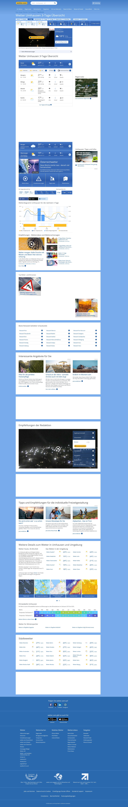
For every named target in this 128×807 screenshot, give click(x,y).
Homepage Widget (24, 749)
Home (17, 12)
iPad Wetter (55, 735)
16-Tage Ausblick (95, 23)
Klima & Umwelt (87, 742)
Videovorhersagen (24, 733)
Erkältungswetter (87, 740)
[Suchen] (54, 3)
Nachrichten (71, 733)
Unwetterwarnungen (25, 738)
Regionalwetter (71, 742)
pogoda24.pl (23, 763)
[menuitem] (20, 9)
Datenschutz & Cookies (43, 791)
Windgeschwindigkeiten (42, 735)
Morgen (24, 19)
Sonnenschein (39, 740)
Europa (20, 12)
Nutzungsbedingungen (68, 796)
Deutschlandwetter (72, 735)
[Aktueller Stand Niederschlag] (86, 88)
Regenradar (59, 19)
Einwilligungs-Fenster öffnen (61, 791)
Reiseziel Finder (87, 738)
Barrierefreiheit (54, 796)
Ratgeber (86, 730)
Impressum (88, 791)
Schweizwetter (71, 738)
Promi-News (71, 751)
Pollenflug (66, 19)
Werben (22, 746)
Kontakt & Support (77, 791)
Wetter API (22, 751)
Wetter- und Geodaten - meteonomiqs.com (26, 754)
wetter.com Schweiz (25, 742)
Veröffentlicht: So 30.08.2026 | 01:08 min (27, 263)
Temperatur (39, 738)
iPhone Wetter (55, 733)
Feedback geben (68, 37)
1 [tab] (57, 600)
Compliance (44, 796)
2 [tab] (59, 600)
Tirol (29, 12)
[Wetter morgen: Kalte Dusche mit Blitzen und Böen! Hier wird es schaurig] (31, 243)
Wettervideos (73, 730)
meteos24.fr (23, 759)
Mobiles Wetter (57, 730)
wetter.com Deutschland (26, 740)
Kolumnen (22, 735)
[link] (20, 9)
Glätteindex (86, 735)
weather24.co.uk (24, 766)
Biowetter (85, 733)
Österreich (25, 12)
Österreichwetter (72, 740)
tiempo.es (22, 757)
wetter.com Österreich (25, 744)
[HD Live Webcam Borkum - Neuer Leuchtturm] (58, 449)
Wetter (22, 730)
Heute (18, 19)
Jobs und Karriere (29, 791)
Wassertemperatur (40, 742)
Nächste (96, 587)
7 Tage (45, 19)
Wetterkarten (41, 730)
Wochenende (38, 19)
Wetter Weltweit (72, 746)
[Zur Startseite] (22, 3)
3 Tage (30, 19)
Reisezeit (76, 19)
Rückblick (83, 19)
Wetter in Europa (72, 744)
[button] (45, 64)
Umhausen (33, 12)
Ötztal (35, 573)
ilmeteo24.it (23, 761)
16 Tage (51, 19)
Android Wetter (56, 738)
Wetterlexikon (71, 749)
